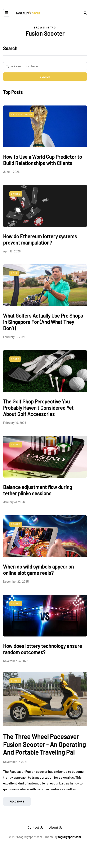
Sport (15, 359)
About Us (56, 827)
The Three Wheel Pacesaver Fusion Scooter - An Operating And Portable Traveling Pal (44, 744)
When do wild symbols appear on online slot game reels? (38, 569)
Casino (16, 194)
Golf (14, 273)
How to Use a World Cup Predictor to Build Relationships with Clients (42, 160)
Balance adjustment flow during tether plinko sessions (37, 490)
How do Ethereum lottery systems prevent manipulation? (40, 239)
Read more (17, 801)
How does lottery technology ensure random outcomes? (42, 649)
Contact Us (35, 827)
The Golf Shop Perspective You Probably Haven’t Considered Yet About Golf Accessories (38, 407)
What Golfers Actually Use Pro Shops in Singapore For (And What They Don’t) (43, 321)
